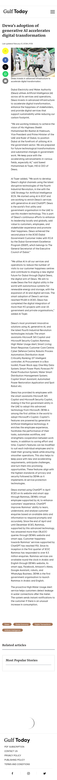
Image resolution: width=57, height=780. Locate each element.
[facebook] (5, 60)
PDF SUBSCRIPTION (14, 746)
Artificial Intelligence (12, 630)
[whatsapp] (5, 74)
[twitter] (5, 67)
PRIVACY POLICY (12, 755)
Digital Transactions (42, 624)
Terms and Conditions (17, 764)
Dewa (7, 624)
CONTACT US (11, 751)
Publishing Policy (14, 759)
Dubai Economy (22, 624)
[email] (5, 81)
